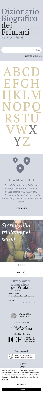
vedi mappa (21, 207)
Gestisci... (21, 384)
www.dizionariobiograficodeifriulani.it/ (21, 303)
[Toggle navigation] (38, 4)
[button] (40, 240)
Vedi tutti (21, 271)
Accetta (21, 389)
